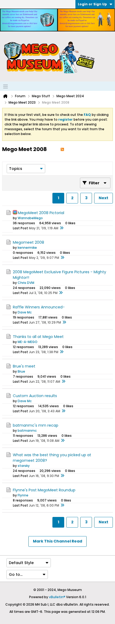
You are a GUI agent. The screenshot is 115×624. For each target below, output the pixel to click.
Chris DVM (26, 282)
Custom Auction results (35, 395)
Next (103, 198)
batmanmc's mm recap (35, 425)
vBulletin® (57, 597)
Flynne (23, 495)
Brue (21, 371)
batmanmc (27, 430)
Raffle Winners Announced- (39, 307)
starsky (24, 465)
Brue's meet (24, 366)
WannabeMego (30, 218)
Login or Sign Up (92, 4)
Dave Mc (25, 312)
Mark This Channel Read (57, 541)
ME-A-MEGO (27, 342)
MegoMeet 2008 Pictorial (41, 212)
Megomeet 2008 (28, 242)
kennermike (27, 247)
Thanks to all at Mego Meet (38, 336)
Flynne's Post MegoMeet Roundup (44, 490)
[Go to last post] (61, 228)
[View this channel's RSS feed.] (62, 149)
